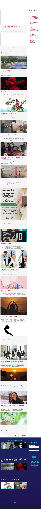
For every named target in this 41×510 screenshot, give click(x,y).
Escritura (9, 71)
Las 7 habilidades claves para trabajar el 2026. (11, 26)
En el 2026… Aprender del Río (7, 70)
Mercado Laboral (33, 30)
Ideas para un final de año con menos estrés (10, 382)
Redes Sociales (33, 39)
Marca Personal (9, 406)
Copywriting (32, 19)
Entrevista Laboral (33, 22)
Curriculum (32, 21)
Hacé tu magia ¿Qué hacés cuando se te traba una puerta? (20, 500)
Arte (31, 12)
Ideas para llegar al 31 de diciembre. (9, 113)
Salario (9, 429)
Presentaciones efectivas (34, 35)
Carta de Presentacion (34, 17)
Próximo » (24, 435)
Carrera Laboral (10, 244)
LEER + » (2, 461)
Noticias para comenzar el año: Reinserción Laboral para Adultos (20, 459)
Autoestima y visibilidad (6, 243)
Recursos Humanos (15, 244)
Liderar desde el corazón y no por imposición (11, 316)
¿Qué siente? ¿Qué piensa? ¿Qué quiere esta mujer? (12, 405)
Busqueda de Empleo (10, 362)
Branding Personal (10, 317)
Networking (32, 31)
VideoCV (31, 43)
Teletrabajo (32, 42)
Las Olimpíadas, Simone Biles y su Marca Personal (12, 338)
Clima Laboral (9, 270)
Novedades (9, 27)
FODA (31, 24)
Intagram (31, 27)
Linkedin (31, 28)
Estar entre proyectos (6, 179)
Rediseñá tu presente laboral (7, 222)
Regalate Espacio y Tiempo (7, 91)
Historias (31, 25)
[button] (0, 509)
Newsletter (32, 33)
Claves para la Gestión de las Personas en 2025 (11, 269)
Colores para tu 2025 (5, 290)
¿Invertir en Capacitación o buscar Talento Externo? (12, 361)
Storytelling (32, 41)
